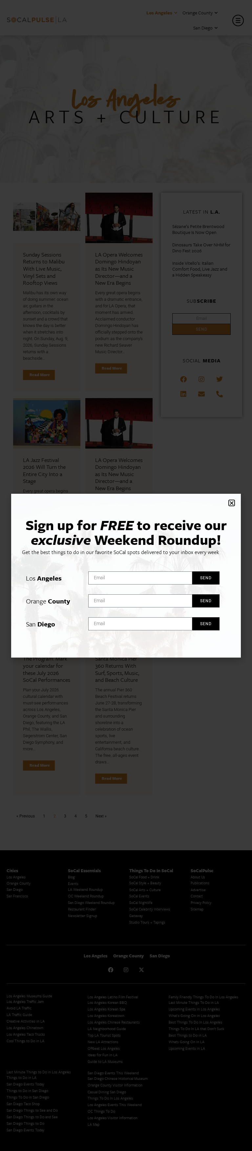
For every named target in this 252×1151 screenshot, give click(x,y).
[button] (231, 503)
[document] (126, 575)
